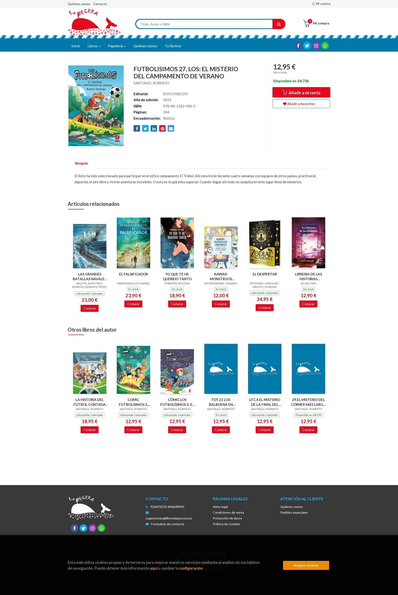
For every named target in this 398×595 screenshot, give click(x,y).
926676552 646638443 (167, 507)
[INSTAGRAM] (316, 45)
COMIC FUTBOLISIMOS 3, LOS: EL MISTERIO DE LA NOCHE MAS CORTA (133, 402)
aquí (153, 568)
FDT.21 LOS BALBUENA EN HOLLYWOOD (221, 402)
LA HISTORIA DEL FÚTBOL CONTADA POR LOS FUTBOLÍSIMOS (89, 402)
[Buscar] (278, 24)
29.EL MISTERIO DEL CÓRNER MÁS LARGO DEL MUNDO (308, 402)
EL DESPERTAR (265, 274)
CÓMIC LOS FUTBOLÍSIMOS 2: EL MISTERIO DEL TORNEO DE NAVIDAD (177, 402)
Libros (93, 46)
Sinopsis (81, 163)
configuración (191, 568)
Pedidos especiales (294, 512)
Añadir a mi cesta (304, 92)
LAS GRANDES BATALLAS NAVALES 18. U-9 (89, 276)
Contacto (100, 4)
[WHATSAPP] (325, 45)
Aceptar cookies (306, 565)
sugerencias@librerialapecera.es (169, 518)
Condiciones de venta (228, 512)
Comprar (89, 308)
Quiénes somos (79, 4)
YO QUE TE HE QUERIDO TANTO (177, 276)
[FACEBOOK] (298, 45)
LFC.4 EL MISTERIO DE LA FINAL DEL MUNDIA (264, 402)
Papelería (116, 46)
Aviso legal (220, 507)
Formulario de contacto (167, 524)
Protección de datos (227, 518)
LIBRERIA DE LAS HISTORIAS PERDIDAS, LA (308, 276)
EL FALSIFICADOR (133, 274)
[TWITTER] (307, 45)
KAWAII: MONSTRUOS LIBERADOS (221, 276)
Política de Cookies (226, 524)
